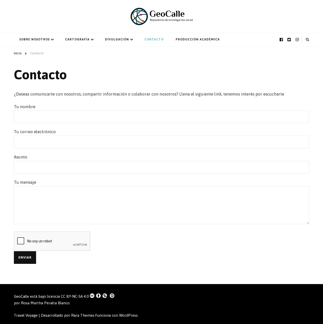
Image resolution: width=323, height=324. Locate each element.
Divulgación (117, 39)
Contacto (154, 39)
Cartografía (77, 39)
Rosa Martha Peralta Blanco (45, 303)
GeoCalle (21, 296)
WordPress (128, 315)
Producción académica (198, 39)
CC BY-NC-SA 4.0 (75, 296)
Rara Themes (82, 315)
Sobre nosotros (34, 39)
